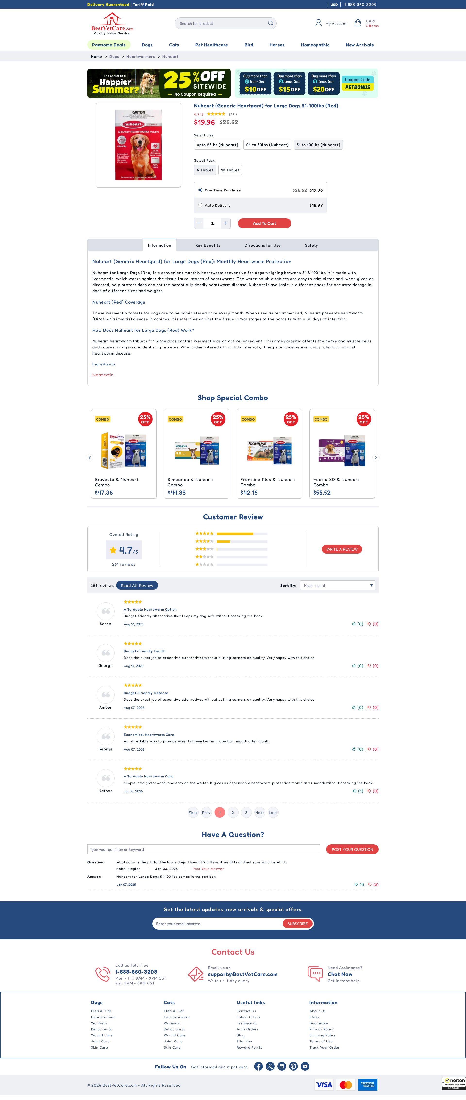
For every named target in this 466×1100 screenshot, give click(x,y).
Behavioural (101, 1029)
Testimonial (247, 1023)
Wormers (99, 1023)
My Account (336, 23)
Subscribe (298, 923)
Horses (277, 44)
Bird (249, 44)
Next (259, 812)
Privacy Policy (321, 1029)
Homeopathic (315, 44)
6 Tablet (205, 169)
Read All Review (137, 585)
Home (96, 56)
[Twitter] (270, 1067)
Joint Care (100, 1041)
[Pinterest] (293, 1067)
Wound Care (102, 1035)
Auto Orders (247, 1029)
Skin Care (99, 1047)
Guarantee (318, 1023)
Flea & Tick (101, 1011)
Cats (174, 44)
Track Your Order (324, 1047)
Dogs (147, 44)
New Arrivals (360, 44)
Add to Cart (264, 223)
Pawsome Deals (109, 44)
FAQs (314, 1017)
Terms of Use (321, 1041)
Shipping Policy (322, 1035)
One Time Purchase (223, 190)
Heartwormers (140, 56)
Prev (206, 812)
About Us (317, 1011)
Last (273, 812)
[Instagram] (281, 1067)
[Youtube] (305, 1067)
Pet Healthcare (211, 44)
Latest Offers (248, 1017)
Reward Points (249, 1047)
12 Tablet (230, 169)
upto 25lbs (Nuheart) (217, 144)
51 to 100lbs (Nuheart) (318, 144)
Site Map (244, 1041)
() (360, 623)
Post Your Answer (208, 869)
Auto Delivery (218, 205)
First (193, 812)
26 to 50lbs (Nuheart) (267, 144)
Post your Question (352, 849)
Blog (241, 1035)
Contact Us (246, 1011)
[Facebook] (258, 1067)
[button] (454, 1083)
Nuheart (170, 56)
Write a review (342, 549)
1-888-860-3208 (360, 4)
